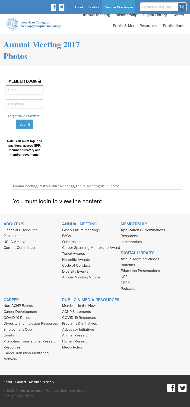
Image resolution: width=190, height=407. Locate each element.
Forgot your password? (24, 116)
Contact (94, 7)
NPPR (125, 282)
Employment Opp (17, 329)
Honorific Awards (76, 259)
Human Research (76, 341)
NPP (124, 276)
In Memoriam (131, 242)
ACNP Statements (76, 311)
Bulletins (128, 265)
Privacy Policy (13, 396)
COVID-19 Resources (20, 317)
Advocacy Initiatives (78, 329)
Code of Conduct (76, 265)
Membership (126, 14)
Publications (173, 25)
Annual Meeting (96, 14)
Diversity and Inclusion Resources (30, 323)
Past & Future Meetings (81, 230)
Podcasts (128, 288)
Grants (8, 335)
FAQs (66, 236)
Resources (129, 236)
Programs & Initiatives (79, 323)
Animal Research (75, 335)
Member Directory (117, 7)
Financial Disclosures (20, 230)
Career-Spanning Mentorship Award (91, 247)
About (78, 7)
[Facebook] (54, 7)
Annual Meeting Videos (81, 277)
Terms (29, 396)
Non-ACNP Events (18, 305)
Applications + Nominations (143, 230)
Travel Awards (73, 253)
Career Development (20, 311)
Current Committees (19, 247)
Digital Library (155, 14)
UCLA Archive (14, 242)
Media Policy (72, 347)
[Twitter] (62, 7)
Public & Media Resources (135, 25)
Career (178, 14)
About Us (13, 223)
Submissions (72, 242)
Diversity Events (75, 271)
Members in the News (79, 305)
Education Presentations (140, 270)
